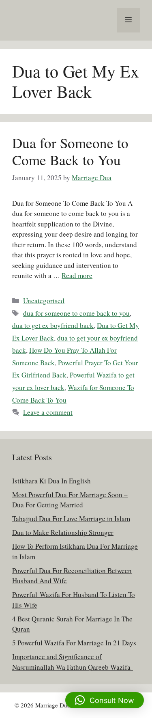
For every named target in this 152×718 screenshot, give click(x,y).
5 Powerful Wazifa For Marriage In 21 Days (74, 642)
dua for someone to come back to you (76, 313)
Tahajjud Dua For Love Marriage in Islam (71, 518)
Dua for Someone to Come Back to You (70, 151)
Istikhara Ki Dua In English (51, 480)
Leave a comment (48, 412)
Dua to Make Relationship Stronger (62, 532)
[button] (104, 700)
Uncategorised (43, 300)
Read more (77, 275)
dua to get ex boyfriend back (53, 325)
